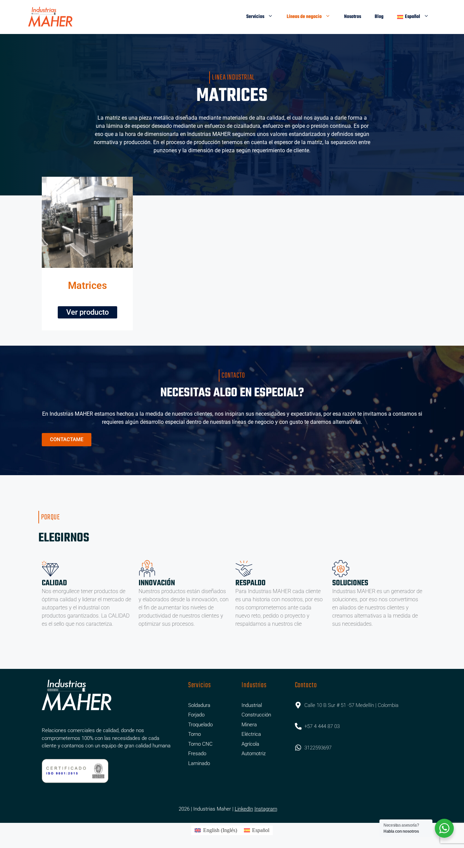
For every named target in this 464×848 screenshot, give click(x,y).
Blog (379, 17)
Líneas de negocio (304, 17)
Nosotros (352, 17)
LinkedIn (244, 809)
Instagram (265, 809)
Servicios (255, 17)
